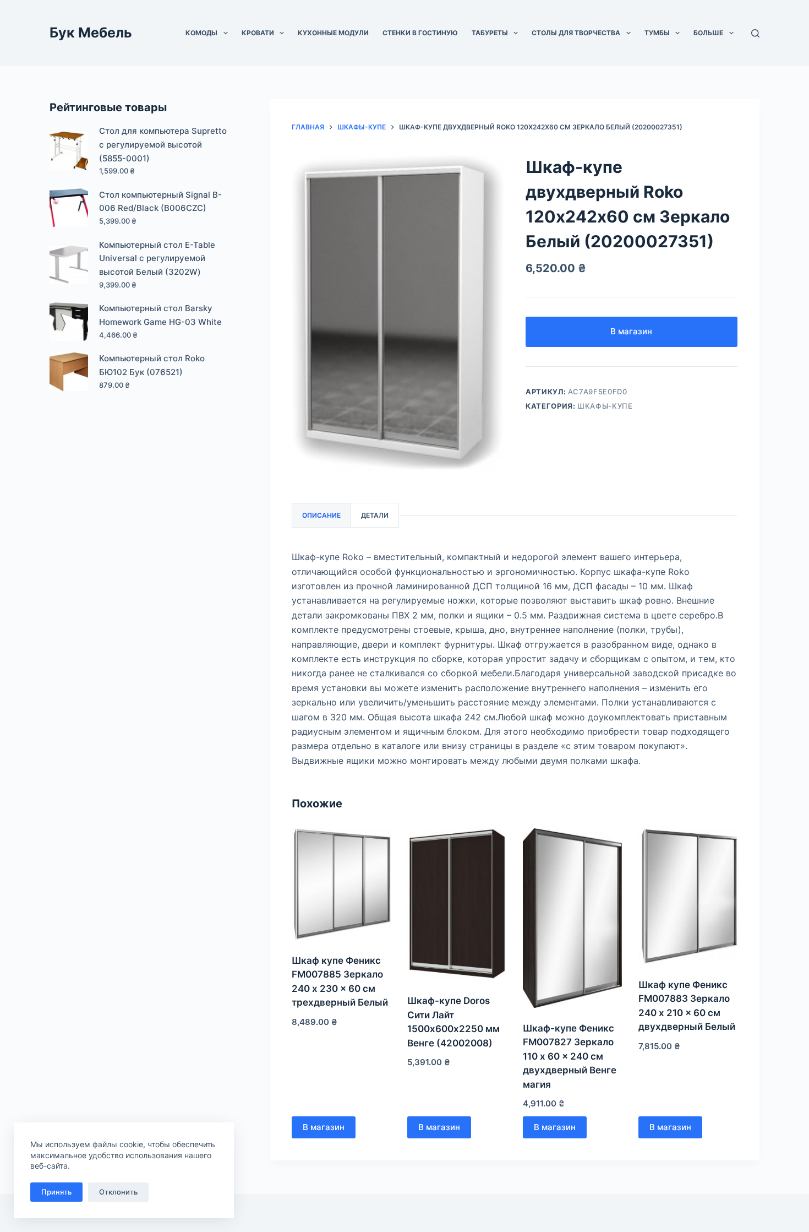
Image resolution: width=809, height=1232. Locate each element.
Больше (708, 33)
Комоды (201, 33)
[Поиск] (755, 33)
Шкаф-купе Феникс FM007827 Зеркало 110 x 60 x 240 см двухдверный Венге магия (569, 1056)
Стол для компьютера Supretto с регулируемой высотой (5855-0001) (163, 145)
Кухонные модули (333, 33)
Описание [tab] (321, 515)
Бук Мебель (91, 32)
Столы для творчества (576, 33)
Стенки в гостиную (420, 33)
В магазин (631, 331)
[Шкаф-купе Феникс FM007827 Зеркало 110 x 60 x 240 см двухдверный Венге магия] (572, 918)
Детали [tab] (375, 515)
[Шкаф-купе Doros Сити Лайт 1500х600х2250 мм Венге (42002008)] (456, 904)
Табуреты (490, 33)
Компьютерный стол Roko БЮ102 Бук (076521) (152, 365)
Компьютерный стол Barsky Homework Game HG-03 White (160, 315)
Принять (56, 1191)
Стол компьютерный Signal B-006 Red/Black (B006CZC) (160, 201)
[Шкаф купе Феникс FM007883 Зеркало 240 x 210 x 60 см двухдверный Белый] (687, 896)
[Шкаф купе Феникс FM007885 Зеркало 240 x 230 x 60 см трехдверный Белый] (341, 884)
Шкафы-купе (605, 405)
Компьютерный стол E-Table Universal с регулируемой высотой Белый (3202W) (157, 259)
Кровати (258, 33)
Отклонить (118, 1191)
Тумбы (657, 33)
